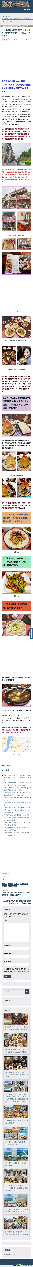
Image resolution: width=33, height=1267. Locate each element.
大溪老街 (10, 884)
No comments (5, 42)
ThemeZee (18, 1262)
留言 (5, 921)
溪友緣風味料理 (8, 710)
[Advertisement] (16, 60)
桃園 (7, 39)
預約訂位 (26, 718)
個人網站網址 (7, 961)
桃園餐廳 (4, 886)
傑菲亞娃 (24, 39)
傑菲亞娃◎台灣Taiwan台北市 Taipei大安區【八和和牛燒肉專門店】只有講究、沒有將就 (17, 777)
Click (31, 633)
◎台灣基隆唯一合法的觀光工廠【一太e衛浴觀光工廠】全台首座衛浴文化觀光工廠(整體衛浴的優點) (17, 810)
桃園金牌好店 (23, 884)
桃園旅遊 (16, 884)
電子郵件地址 (8, 953)
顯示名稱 (7, 945)
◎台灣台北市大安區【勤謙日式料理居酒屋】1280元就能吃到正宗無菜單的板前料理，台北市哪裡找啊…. (16, 817)
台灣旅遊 (4, 884)
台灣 (3, 39)
